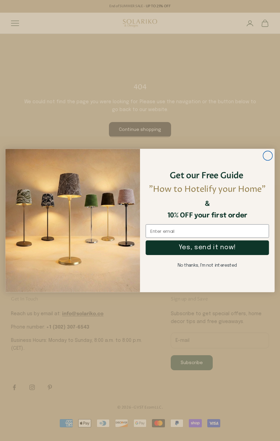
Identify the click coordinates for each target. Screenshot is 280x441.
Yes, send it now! (207, 247)
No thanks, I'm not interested (207, 265)
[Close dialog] (267, 155)
